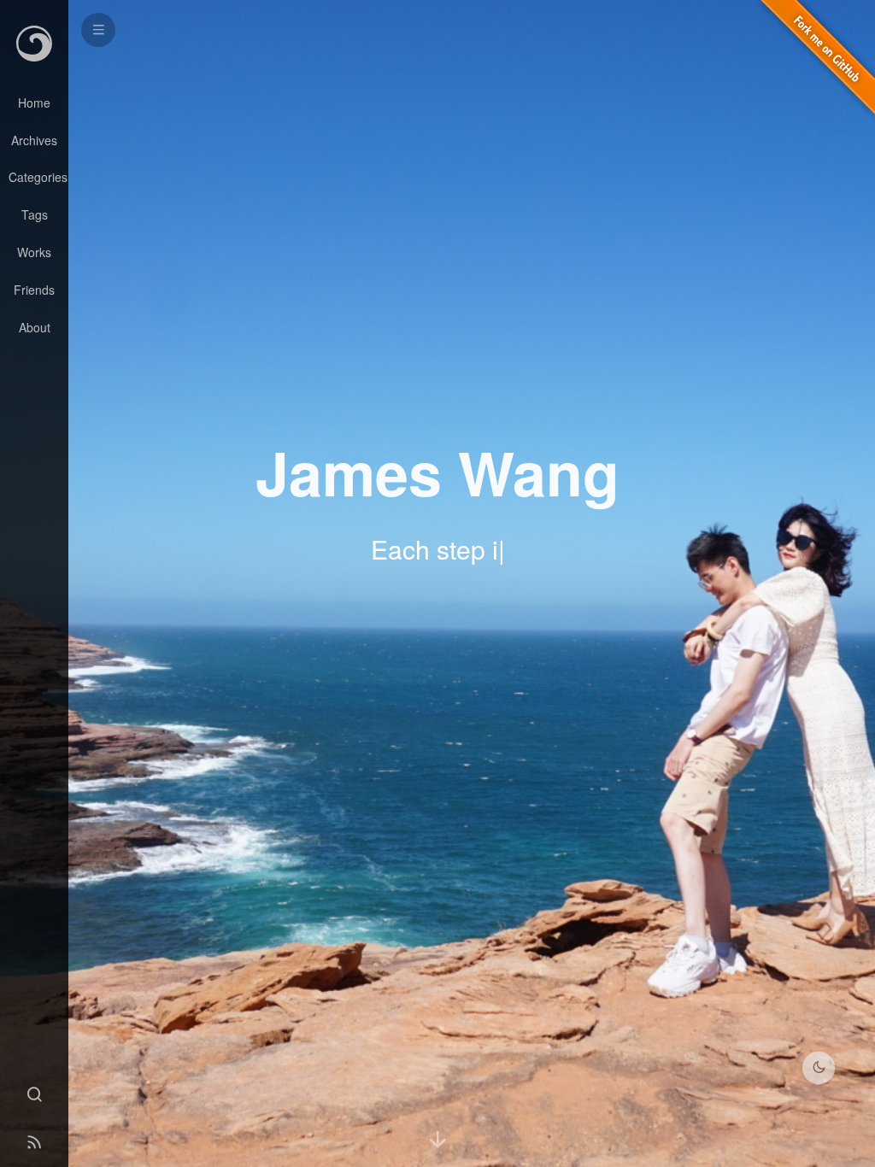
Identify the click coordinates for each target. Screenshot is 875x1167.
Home (34, 102)
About (34, 327)
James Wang (437, 471)
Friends (34, 289)
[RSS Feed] (34, 1143)
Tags (34, 214)
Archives (34, 140)
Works (34, 252)
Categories (38, 176)
